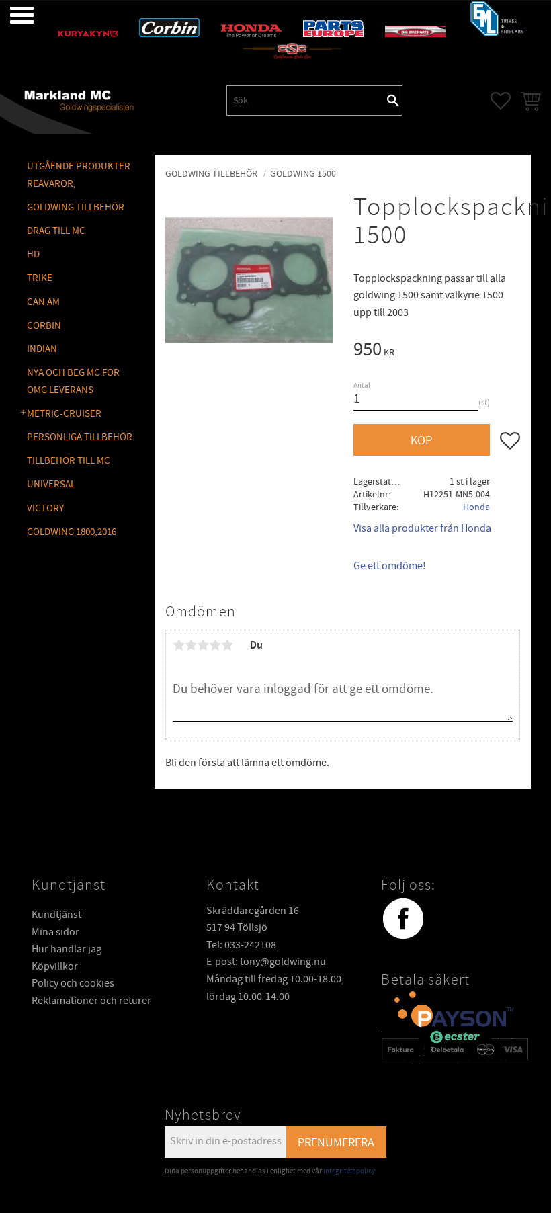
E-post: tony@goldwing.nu (266, 961)
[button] (12, 15)
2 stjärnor (191, 645)
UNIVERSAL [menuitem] (51, 484)
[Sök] (393, 100)
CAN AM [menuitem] (43, 302)
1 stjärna (179, 645)
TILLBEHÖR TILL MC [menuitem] (68, 460)
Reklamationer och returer (91, 1000)
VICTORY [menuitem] (45, 508)
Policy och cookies (73, 983)
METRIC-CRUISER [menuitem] (64, 413)
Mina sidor (55, 932)
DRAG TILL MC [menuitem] (56, 230)
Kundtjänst (56, 914)
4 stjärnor (215, 645)
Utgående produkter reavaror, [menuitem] (78, 175)
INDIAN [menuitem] (42, 349)
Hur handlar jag (66, 949)
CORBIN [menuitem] (44, 325)
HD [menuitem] (33, 254)
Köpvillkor (55, 966)
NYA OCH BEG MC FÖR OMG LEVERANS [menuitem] (73, 381)
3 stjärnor (203, 645)
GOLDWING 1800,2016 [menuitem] (71, 532)
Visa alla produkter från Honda (422, 528)
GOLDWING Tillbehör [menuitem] (75, 207)
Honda (476, 507)
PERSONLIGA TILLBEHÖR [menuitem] (79, 437)
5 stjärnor (227, 645)
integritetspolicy (349, 1171)
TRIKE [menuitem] (39, 277)
